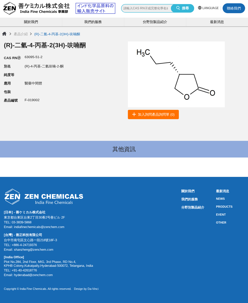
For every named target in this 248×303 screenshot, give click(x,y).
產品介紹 (21, 34)
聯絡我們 (234, 8)
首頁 (4, 34)
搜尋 (185, 8)
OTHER (217, 222)
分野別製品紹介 (155, 22)
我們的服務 (93, 22)
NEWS (217, 198)
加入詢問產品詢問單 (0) (156, 114)
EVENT (217, 214)
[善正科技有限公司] (48, 197)
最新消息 (217, 22)
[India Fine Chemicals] (59, 8)
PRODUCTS (217, 206)
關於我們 (31, 22)
